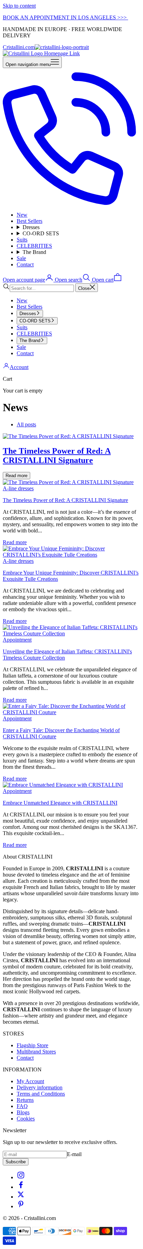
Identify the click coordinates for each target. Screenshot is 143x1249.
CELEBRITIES (34, 246)
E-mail (74, 1154)
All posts (26, 424)
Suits (22, 240)
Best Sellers (29, 221)
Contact (25, 264)
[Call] (71, 203)
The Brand (34, 252)
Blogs (23, 1112)
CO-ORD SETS (41, 233)
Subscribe (16, 1161)
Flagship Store (32, 1045)
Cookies (26, 1119)
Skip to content (19, 6)
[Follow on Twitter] (21, 1197)
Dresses (31, 227)
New (22, 215)
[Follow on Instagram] (21, 1177)
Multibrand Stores (36, 1051)
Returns (25, 1100)
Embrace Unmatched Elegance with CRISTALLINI (60, 803)
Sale (21, 258)
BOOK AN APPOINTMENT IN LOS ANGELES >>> (65, 17)
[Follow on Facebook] (21, 1187)
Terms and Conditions (41, 1094)
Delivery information (39, 1087)
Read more (16, 475)
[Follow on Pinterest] (21, 1206)
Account (19, 367)
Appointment (17, 640)
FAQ (22, 1106)
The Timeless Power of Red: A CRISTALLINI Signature (65, 500)
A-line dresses (18, 488)
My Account (30, 1081)
